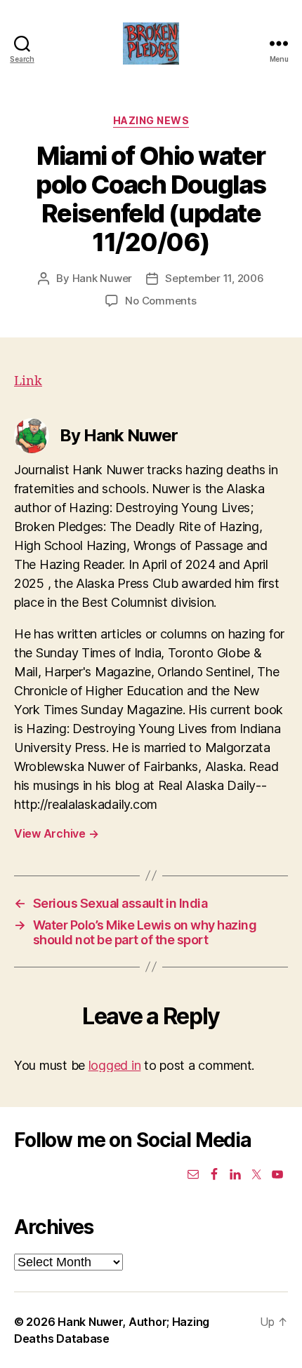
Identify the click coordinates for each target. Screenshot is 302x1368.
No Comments (160, 300)
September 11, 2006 (214, 278)
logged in (114, 1065)
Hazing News (151, 120)
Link (28, 381)
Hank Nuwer (102, 278)
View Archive (56, 833)
